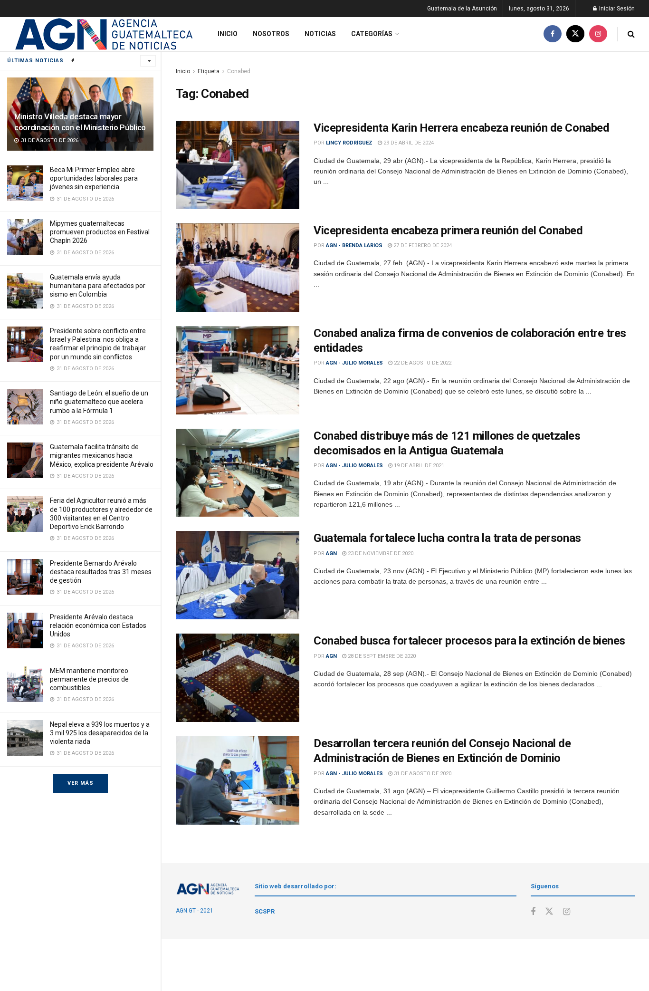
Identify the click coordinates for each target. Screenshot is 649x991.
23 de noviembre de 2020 (379, 553)
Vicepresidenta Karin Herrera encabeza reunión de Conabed (461, 128)
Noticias (320, 34)
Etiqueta (209, 71)
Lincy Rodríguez (349, 143)
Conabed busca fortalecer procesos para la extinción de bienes (469, 640)
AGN (331, 553)
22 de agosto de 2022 (421, 363)
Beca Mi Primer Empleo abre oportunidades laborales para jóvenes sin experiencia (94, 178)
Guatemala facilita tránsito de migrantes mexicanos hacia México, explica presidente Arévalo (101, 455)
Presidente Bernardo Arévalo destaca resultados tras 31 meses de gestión (101, 571)
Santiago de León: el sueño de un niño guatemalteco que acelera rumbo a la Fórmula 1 (99, 401)
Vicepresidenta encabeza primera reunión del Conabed (448, 230)
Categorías (371, 34)
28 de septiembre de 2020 (381, 656)
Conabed (238, 71)
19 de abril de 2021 (418, 465)
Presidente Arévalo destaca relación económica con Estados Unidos (98, 625)
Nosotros (271, 34)
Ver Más (80, 783)
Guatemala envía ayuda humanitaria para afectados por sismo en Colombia (97, 285)
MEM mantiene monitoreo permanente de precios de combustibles (89, 679)
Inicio (228, 34)
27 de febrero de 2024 (422, 245)
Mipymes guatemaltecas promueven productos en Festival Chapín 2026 (100, 232)
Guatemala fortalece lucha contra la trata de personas (447, 538)
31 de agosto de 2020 (421, 773)
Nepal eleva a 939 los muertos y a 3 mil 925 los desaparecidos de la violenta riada (100, 733)
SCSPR (265, 911)
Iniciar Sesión (616, 8)
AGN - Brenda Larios (354, 245)
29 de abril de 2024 (408, 143)
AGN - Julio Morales (354, 363)
